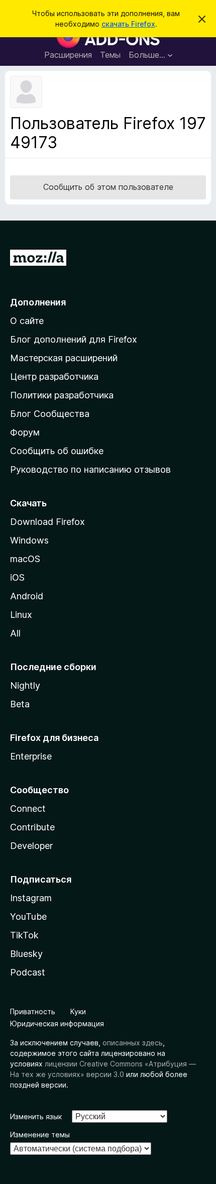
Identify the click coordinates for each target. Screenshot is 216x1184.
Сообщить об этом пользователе (108, 187)
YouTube (28, 916)
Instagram (31, 898)
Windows (29, 540)
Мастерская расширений (64, 358)
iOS (17, 577)
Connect (28, 808)
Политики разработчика (62, 395)
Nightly (25, 685)
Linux (21, 614)
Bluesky (26, 953)
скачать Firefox (128, 24)
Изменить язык (36, 1116)
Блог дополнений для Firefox (73, 339)
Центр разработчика (54, 376)
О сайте (27, 320)
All (15, 633)
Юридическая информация (57, 1023)
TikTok (24, 935)
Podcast (27, 972)
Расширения (68, 55)
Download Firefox (47, 521)
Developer (31, 845)
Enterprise (31, 756)
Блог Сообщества (49, 413)
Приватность (32, 1011)
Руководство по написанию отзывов (90, 469)
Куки (78, 1011)
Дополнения (38, 302)
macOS (25, 559)
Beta (20, 704)
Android (26, 596)
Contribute (32, 827)
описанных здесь (132, 1042)
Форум (25, 432)
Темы (110, 55)
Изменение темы (40, 1134)
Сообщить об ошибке (56, 451)
